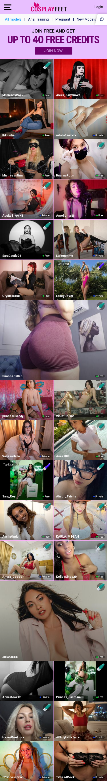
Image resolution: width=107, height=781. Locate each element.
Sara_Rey (8, 496)
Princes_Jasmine (68, 697)
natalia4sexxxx (66, 135)
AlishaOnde (10, 536)
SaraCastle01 (11, 256)
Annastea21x (11, 697)
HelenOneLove (13, 737)
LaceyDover (64, 296)
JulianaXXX (10, 657)
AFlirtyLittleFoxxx (68, 737)
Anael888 (62, 456)
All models (13, 19)
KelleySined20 (66, 577)
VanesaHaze (11, 456)
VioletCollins (65, 416)
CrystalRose (11, 296)
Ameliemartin (65, 215)
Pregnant (62, 19)
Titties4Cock (65, 777)
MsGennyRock (12, 95)
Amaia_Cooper (13, 577)
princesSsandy (12, 416)
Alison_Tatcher (67, 496)
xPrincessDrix (12, 777)
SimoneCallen (12, 376)
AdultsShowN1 (12, 215)
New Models (86, 19)
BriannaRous (65, 175)
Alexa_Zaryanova (68, 95)
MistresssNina (12, 175)
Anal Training (38, 19)
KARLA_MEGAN (67, 536)
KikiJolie (8, 135)
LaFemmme (64, 256)
